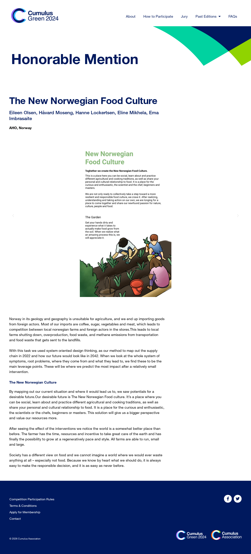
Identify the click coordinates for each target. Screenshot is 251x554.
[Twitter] (238, 499)
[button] (13, 216)
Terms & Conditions (23, 506)
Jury (184, 16)
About (131, 16)
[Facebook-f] (228, 499)
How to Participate (158, 16)
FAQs (232, 16)
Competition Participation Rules (31, 499)
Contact (15, 519)
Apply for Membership (24, 512)
